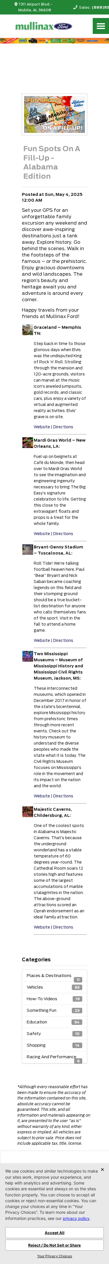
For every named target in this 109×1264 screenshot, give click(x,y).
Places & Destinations (53, 977)
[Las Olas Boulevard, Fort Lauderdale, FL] (27, 553)
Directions (63, 427)
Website (42, 427)
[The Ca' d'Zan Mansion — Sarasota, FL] (27, 660)
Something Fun (53, 1010)
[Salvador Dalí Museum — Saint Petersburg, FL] (27, 815)
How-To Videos (53, 998)
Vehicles (53, 987)
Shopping (53, 1045)
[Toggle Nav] (101, 26)
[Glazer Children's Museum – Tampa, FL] (27, 446)
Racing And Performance (53, 1058)
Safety (53, 1033)
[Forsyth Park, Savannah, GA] (27, 333)
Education (53, 1022)
